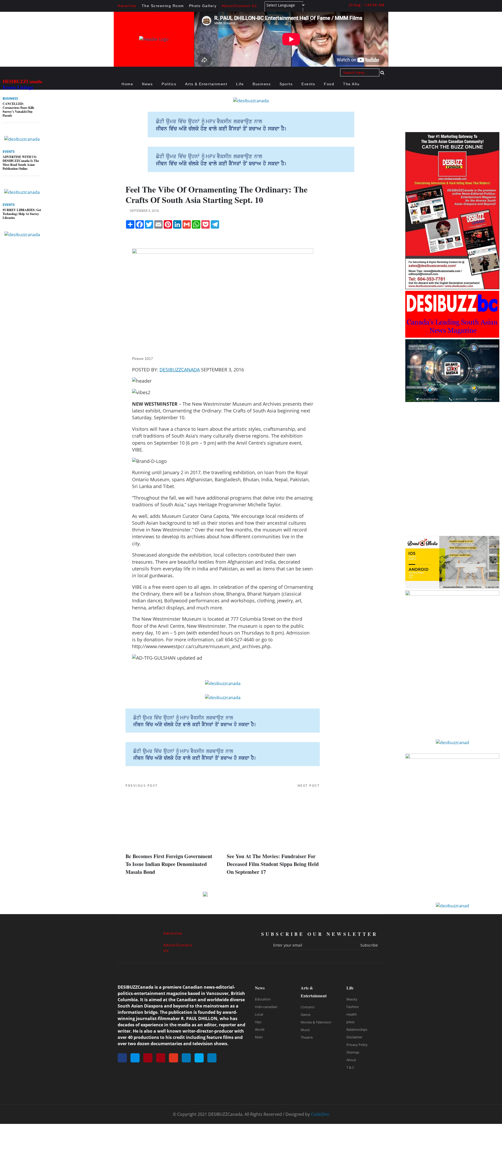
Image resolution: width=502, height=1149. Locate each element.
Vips (258, 1022)
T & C (350, 1067)
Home (127, 84)
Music (305, 1029)
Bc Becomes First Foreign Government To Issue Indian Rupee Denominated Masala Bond (169, 864)
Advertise (127, 6)
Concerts (308, 1007)
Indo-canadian (266, 1006)
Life (240, 84)
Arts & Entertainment (206, 84)
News (147, 84)
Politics (169, 84)
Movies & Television (316, 1022)
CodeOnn (320, 1114)
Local (259, 1014)
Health (351, 1014)
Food (329, 84)
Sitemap (352, 1052)
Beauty (351, 999)
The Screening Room (163, 6)
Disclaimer (354, 1037)
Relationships (356, 1029)
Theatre (307, 1037)
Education (263, 999)
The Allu (351, 84)
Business (262, 84)
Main (259, 1037)
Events (308, 84)
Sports (286, 84)
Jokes (350, 1022)
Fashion (352, 1006)
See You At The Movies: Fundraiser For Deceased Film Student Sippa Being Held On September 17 (273, 864)
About (351, 1059)
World (259, 1029)
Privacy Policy (357, 1044)
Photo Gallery (203, 6)
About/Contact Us (239, 6)
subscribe (369, 945)
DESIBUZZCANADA (179, 369)
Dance (305, 1014)
